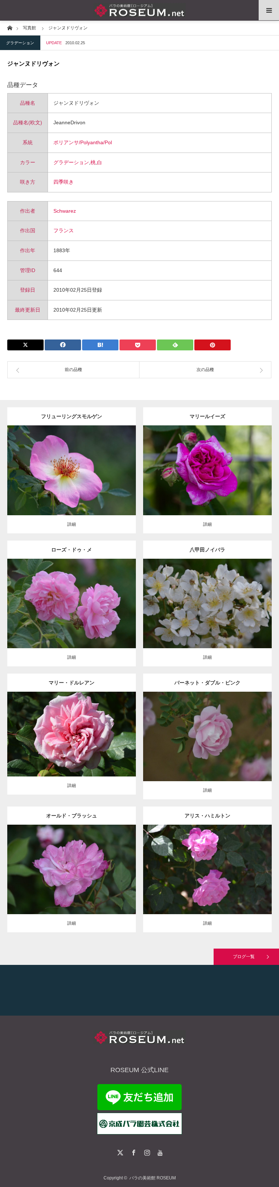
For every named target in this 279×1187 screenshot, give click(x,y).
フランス (63, 230)
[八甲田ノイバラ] (207, 613)
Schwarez (64, 211)
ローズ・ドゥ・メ (71, 550)
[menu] (269, 10)
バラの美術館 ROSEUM (152, 1177)
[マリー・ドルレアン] (72, 744)
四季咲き (63, 182)
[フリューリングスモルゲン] (72, 483)
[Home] (9, 27)
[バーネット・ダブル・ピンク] (207, 749)
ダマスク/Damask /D (217, 464)
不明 (101, 597)
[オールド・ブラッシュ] (72, 879)
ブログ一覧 (244, 956)
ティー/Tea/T (66, 728)
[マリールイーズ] (207, 480)
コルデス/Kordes (91, 467)
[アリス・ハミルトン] (207, 879)
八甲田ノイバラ (207, 550)
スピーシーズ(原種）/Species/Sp (212, 597)
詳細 (71, 524)
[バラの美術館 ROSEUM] (139, 10)
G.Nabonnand (94, 728)
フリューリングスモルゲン (71, 416)
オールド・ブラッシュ (71, 816)
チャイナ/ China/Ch (76, 863)
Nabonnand (236, 863)
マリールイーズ (207, 416)
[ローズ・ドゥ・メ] (72, 613)
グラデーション (20, 43)
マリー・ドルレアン (71, 683)
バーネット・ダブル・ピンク (207, 683)
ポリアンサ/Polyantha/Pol (82, 142)
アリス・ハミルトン (207, 816)
